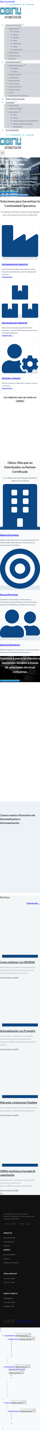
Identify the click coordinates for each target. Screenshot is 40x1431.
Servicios (6, 1246)
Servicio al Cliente (14, 105)
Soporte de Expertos (10, 644)
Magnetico (16, 37)
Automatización (9, 1242)
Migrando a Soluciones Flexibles (18, 1102)
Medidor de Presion (14, 55)
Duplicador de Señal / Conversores (18, 95)
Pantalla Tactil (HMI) (14, 80)
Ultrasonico (16, 31)
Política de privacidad (25, 1320)
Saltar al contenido (7, 1)
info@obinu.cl (8, 1298)
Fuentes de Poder (14, 83)
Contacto (6, 1259)
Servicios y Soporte (11, 378)
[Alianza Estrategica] (20, 528)
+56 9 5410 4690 (9, 1279)
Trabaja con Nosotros (11, 1263)
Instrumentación (9, 1238)
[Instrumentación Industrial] (20, 258)
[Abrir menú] (2, 153)
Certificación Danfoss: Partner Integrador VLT (26, 120)
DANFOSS (16, 68)
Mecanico (15, 34)
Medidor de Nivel (13, 52)
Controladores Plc (14, 77)
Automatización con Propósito (17, 1030)
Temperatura (12, 58)
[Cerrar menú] (0, 1329)
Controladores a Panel (15, 86)
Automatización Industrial (14, 322)
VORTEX (15, 46)
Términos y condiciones (25, 1322)
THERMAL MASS (17, 49)
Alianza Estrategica (9, 535)
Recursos (15, 117)
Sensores (11, 92)
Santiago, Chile (8, 1306)
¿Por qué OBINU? (9, 1255)
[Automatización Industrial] (20, 316)
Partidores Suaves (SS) (15, 74)
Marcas (15, 115)
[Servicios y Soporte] (20, 372)
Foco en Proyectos (9, 594)
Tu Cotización (12, 130)
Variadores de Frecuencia (17, 1369)
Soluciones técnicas (15, 98)
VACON (15, 71)
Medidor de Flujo (14, 1339)
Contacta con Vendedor (15, 108)
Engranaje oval (17, 43)
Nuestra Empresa (14, 1411)
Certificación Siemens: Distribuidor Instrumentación (23, 125)
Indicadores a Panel (14, 89)
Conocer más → (7, 277)
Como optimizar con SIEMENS (17, 962)
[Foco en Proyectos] (20, 588)
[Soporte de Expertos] (20, 638)
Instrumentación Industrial (15, 264)
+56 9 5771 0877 (9, 1282)
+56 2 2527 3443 (9, 1302)
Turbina (15, 40)
